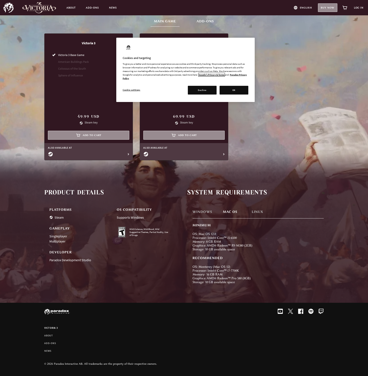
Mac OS (230, 212)
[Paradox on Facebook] (301, 311)
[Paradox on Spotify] (311, 311)
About (48, 335)
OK (234, 90)
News (48, 350)
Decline (202, 90)
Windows (202, 212)
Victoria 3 (51, 327)
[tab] (207, 212)
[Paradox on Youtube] (280, 311)
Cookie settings (131, 89)
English (306, 7)
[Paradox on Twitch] (321, 311)
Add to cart (92, 135)
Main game (167, 21)
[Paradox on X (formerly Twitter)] (290, 311)
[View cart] (345, 7)
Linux (257, 212)
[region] (185, 70)
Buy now (328, 7)
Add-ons (205, 21)
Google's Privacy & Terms (211, 74)
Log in (359, 7)
